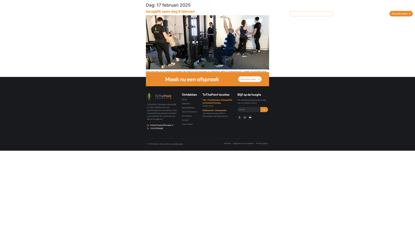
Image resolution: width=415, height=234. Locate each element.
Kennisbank (262, 13)
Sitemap (227, 143)
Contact (274, 13)
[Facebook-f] (363, 3)
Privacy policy (262, 143)
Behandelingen (232, 13)
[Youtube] (371, 3)
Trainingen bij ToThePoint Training (205, 13)
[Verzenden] (264, 109)
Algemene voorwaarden (243, 143)
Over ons (248, 13)
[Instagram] (367, 3)
